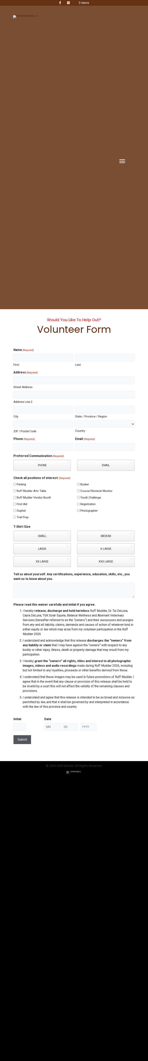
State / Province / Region (91, 416)
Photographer (89, 510)
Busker (84, 484)
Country (80, 431)
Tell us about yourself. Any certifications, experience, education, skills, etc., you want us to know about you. (71, 576)
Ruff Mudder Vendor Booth (34, 497)
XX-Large (42, 561)
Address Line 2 (22, 402)
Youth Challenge (90, 497)
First (16, 364)
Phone (24, 439)
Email (85, 439)
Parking (21, 484)
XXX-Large (106, 561)
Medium (106, 536)
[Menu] (122, 161)
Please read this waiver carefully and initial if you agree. (54, 604)
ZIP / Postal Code (24, 431)
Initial (17, 719)
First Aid (22, 504)
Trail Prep (23, 517)
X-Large (105, 548)
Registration (88, 504)
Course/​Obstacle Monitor (96, 491)
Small (42, 536)
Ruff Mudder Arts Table (31, 491)
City (15, 416)
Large (42, 548)
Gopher (21, 510)
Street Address (23, 387)
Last (78, 364)
